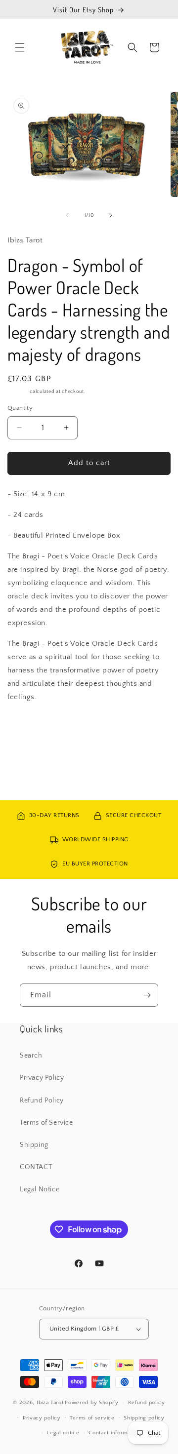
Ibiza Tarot (50, 1403)
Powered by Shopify (92, 1403)
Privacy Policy (42, 1078)
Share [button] (26, 726)
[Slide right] (111, 215)
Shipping (18, 391)
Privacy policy (42, 1418)
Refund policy (146, 1403)
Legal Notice (39, 1189)
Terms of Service (46, 1123)
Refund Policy (42, 1100)
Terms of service (92, 1418)
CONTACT (36, 1167)
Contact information (114, 1433)
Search (31, 1056)
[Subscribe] (147, 995)
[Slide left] (67, 215)
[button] (20, 47)
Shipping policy (144, 1418)
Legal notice (63, 1433)
